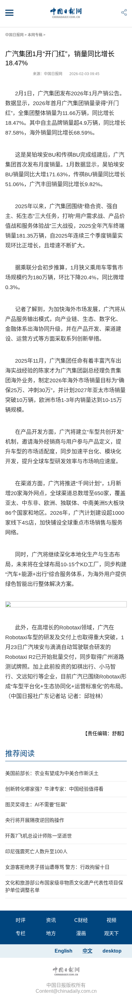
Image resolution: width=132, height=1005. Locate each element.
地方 (51, 933)
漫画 (81, 933)
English (63, 950)
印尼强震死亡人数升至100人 (36, 851)
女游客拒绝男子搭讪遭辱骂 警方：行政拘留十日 (57, 867)
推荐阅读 (20, 753)
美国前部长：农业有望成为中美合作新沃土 (52, 773)
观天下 (111, 933)
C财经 (81, 920)
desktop (112, 950)
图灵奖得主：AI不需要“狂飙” (36, 804)
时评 (20, 920)
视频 (111, 920)
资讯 (51, 920)
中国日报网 (14, 35)
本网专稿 (35, 35)
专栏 (20, 933)
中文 (87, 950)
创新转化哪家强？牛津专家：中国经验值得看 (54, 789)
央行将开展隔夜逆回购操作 (34, 820)
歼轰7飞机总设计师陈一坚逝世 (38, 836)
